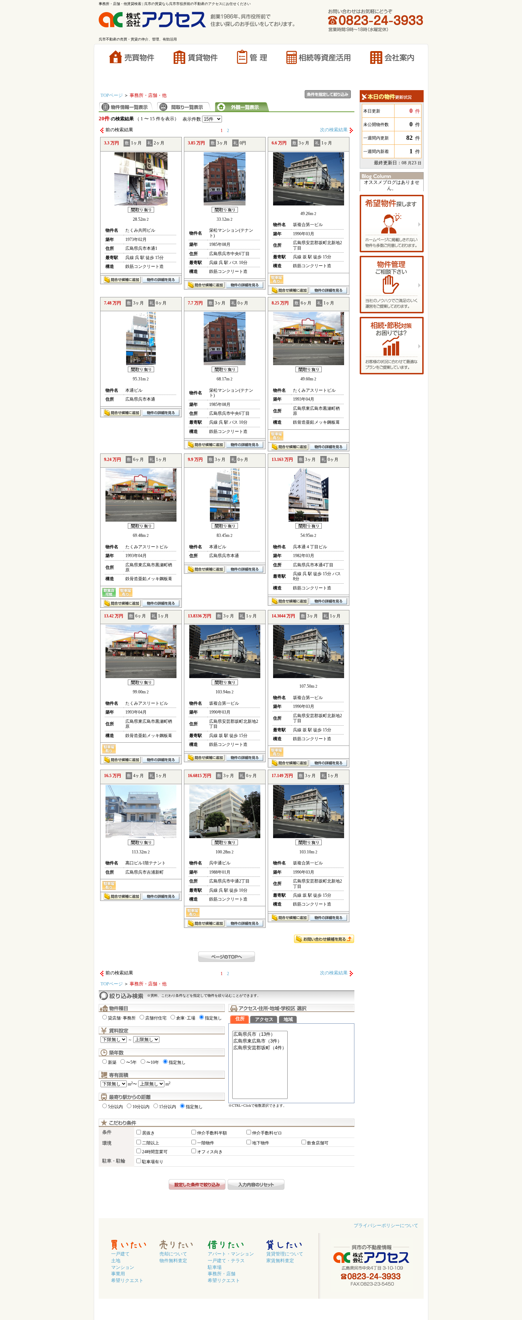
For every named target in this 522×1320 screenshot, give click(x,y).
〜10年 (152, 1062)
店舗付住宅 (156, 1018)
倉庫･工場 (185, 1018)
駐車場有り (152, 1162)
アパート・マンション (231, 1254)
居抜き (148, 1133)
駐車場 (215, 1267)
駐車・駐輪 (113, 1161)
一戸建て (120, 1254)
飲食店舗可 (317, 1143)
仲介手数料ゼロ (267, 1133)
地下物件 (260, 1143)
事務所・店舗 (221, 1273)
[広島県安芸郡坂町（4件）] (260, 1048)
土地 (115, 1260)
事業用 (118, 1273)
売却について (173, 1254)
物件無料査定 (173, 1260)
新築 (112, 1062)
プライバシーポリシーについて (386, 1225)
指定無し (213, 1018)
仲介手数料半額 (212, 1133)
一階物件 (205, 1143)
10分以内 (140, 1107)
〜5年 (131, 1062)
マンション (122, 1267)
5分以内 (115, 1107)
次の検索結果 (334, 129)
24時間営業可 (155, 1152)
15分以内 (167, 1107)
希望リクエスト (127, 1280)
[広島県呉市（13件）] (260, 1034)
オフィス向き (210, 1152)
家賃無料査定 (280, 1260)
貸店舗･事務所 (122, 1018)
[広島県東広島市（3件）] (260, 1041)
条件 (107, 1132)
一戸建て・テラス (226, 1260)
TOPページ (111, 95)
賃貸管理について (284, 1254)
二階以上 (150, 1143)
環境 (107, 1143)
